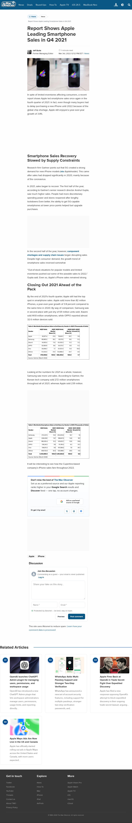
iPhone (41, 556)
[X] (66, 511)
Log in (41, 577)
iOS (69, 795)
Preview (61, 616)
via (62, 171)
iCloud (70, 803)
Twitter (9, 782)
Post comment (76, 616)
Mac (38, 790)
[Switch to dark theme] (122, 5)
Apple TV (64, 4)
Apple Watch (73, 786)
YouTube (9, 790)
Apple (31, 556)
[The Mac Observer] (8, 5)
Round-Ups (41, 4)
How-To (53, 4)
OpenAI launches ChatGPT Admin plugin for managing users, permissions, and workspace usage (24, 681)
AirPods (40, 803)
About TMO (11, 803)
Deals (30, 4)
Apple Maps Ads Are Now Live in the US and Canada (24, 740)
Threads (9, 795)
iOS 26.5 (76, 4)
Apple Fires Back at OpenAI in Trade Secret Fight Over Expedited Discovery (112, 681)
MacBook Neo (90, 4)
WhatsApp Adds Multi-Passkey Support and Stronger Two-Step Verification (67, 681)
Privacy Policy (12, 807)
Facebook (10, 786)
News (21, 4)
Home (33, 17)
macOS (71, 799)
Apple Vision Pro (75, 782)
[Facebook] (81, 511)
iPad (39, 799)
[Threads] (73, 511)
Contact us (10, 799)
